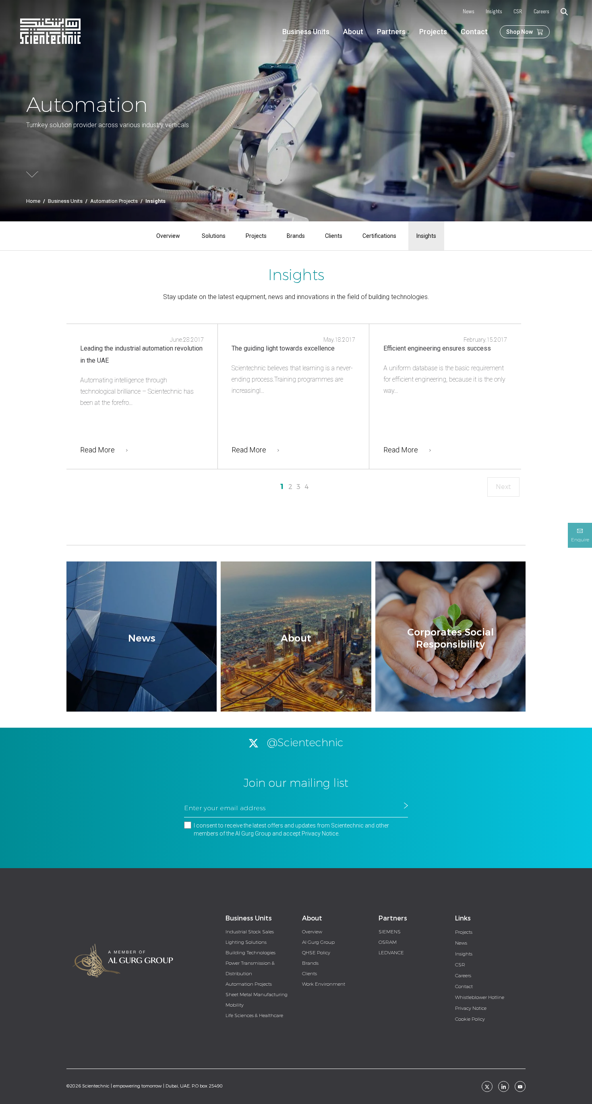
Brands (296, 236)
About (353, 31)
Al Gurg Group (318, 942)
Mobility (235, 1005)
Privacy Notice (320, 833)
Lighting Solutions (246, 942)
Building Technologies (250, 952)
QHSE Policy (316, 952)
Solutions (214, 236)
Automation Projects (114, 201)
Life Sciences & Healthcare (254, 1015)
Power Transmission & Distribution (250, 968)
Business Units (305, 31)
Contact (474, 31)
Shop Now (519, 32)
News (468, 12)
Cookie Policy (470, 1019)
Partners (391, 31)
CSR (517, 12)
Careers (541, 12)
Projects (433, 31)
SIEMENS (390, 932)
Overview (168, 236)
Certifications (379, 236)
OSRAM (388, 942)
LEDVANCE (391, 952)
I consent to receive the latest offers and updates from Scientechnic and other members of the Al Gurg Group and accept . (291, 829)
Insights (494, 12)
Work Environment (323, 984)
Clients (333, 236)
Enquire (580, 540)
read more (97, 450)
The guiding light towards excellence (283, 348)
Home (33, 201)
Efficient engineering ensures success (437, 348)
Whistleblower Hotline (479, 997)
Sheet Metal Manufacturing (257, 994)
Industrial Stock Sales (250, 932)
